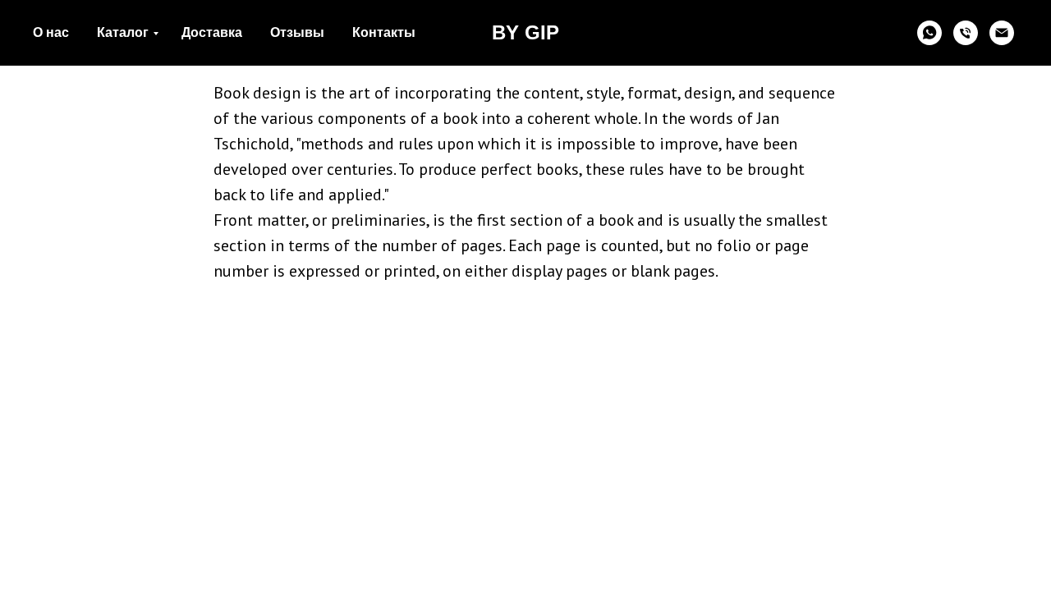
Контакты (383, 32)
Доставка (211, 32)
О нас (51, 32)
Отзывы (297, 32)
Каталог (123, 32)
